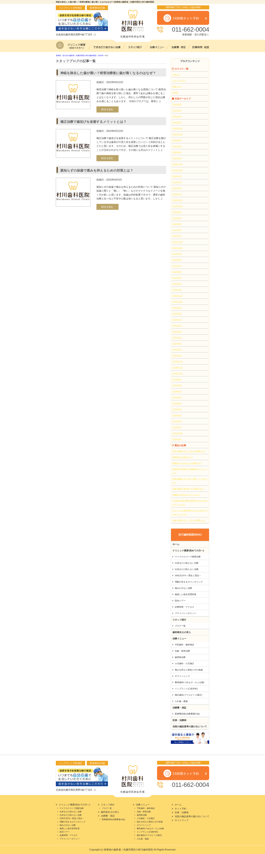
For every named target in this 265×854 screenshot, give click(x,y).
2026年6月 (177, 110)
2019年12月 (178, 361)
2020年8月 (177, 314)
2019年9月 (177, 379)
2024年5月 (177, 182)
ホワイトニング (182, 676)
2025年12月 (178, 128)
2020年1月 (177, 356)
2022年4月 (177, 284)
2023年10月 (178, 206)
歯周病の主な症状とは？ (183, 457)
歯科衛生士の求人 (182, 632)
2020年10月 (178, 302)
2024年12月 (178, 164)
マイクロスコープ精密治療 (188, 556)
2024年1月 (177, 194)
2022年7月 (177, 266)
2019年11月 (178, 367)
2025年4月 (177, 152)
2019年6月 (177, 397)
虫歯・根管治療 (182, 651)
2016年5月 (177, 439)
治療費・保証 (178, 46)
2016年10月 (178, 433)
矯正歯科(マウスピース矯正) (188, 695)
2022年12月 (178, 242)
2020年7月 (177, 320)
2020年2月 (177, 350)
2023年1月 (177, 236)
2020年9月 (177, 308)
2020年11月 (178, 296)
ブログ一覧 (180, 626)
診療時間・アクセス (184, 607)
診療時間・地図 (199, 46)
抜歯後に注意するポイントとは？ (186, 495)
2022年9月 (177, 254)
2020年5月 (177, 332)
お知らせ (176, 75)
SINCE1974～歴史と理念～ (188, 575)
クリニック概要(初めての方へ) (77, 46)
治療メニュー (157, 46)
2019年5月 (177, 403)
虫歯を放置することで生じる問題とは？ (189, 520)
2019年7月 (177, 391)
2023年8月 (177, 212)
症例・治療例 (179, 720)
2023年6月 (177, 218)
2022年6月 (177, 272)
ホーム (60, 46)
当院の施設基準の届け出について (190, 726)
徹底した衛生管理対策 (185, 594)
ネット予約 (180, 808)
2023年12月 (178, 200)
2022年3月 (177, 290)
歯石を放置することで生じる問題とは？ (189, 451)
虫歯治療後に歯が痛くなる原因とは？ (188, 489)
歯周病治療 (180, 657)
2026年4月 (177, 116)
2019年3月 (177, 415)
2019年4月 (177, 409)
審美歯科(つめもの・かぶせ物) (189, 682)
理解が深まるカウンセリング (189, 582)
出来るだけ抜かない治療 (107, 46)
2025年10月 (178, 134)
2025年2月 (177, 158)
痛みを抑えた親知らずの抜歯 (189, 670)
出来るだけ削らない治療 (186, 569)
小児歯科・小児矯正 (184, 663)
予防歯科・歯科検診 (184, 644)
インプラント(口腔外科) (186, 688)
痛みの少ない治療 (183, 588)
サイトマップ (181, 820)
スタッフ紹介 (135, 46)
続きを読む (107, 109)
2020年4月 (177, 338)
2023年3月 (177, 230)
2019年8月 (177, 385)
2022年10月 (178, 248)
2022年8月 (177, 260)
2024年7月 (177, 176)
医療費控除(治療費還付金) (187, 714)
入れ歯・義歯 (181, 701)
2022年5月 (177, 278)
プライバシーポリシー (185, 613)
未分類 (175, 93)
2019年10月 (178, 373)
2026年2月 (177, 122)
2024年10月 (178, 170)
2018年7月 (177, 427)
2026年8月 (177, 104)
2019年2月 (177, 421)
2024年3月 (177, 188)
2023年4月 (177, 224)
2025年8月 (177, 140)
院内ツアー (180, 600)
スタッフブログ (179, 81)
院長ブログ (177, 87)
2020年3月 (177, 344)
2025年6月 (177, 146)
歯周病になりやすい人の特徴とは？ (187, 463)
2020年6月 (177, 326)
